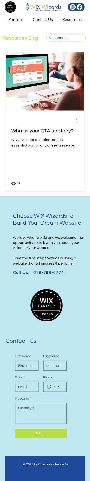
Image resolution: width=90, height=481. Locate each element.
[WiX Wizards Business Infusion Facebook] (79, 7)
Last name (51, 356)
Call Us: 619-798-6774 (38, 273)
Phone (48, 377)
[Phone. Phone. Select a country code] (51, 387)
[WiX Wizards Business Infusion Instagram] (73, 7)
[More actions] (78, 121)
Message (23, 398)
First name (23, 356)
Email (20, 377)
